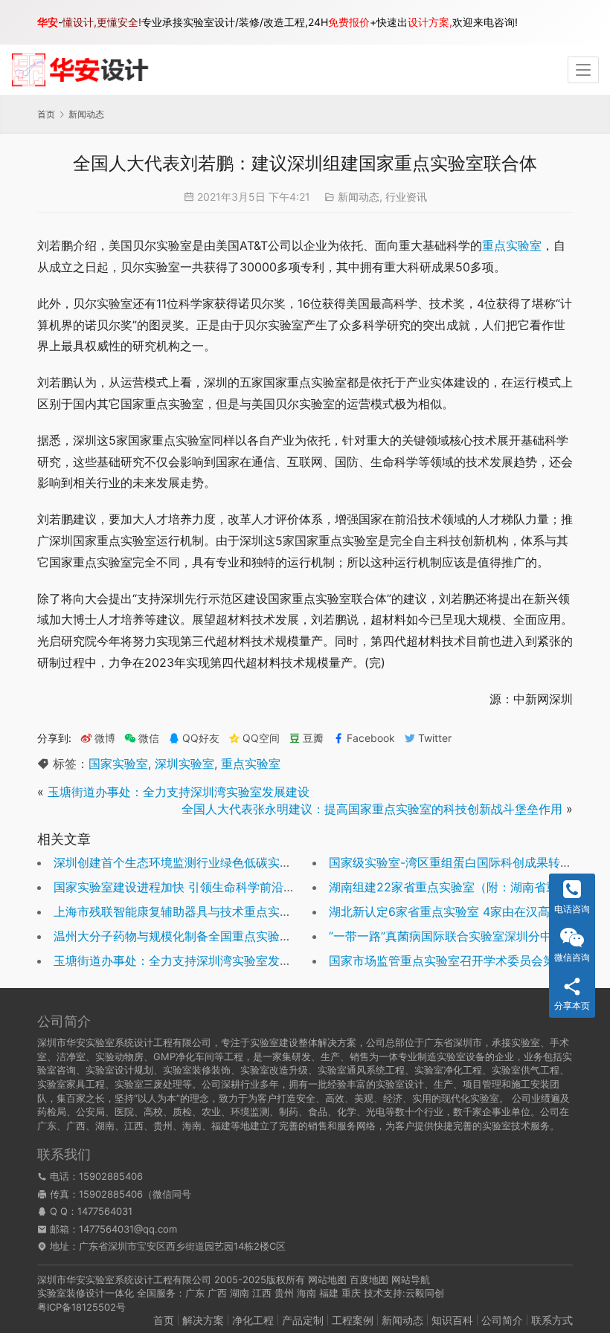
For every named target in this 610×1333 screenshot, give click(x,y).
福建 (328, 1293)
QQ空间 (261, 738)
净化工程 (253, 1320)
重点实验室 (512, 245)
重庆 (351, 1293)
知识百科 (452, 1320)
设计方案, (430, 22)
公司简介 (502, 1320)
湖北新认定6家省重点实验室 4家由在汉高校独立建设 (469, 911)
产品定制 (303, 1320)
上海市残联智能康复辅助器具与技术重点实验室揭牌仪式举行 (214, 911)
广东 (195, 1293)
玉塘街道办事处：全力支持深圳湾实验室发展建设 (178, 791)
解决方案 (203, 1320)
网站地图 (327, 1279)
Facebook (371, 738)
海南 (306, 1293)
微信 (141, 738)
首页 (46, 114)
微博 (104, 738)
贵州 (284, 1293)
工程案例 (352, 1320)
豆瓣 (313, 738)
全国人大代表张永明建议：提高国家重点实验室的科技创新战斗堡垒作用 (372, 808)
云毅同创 (424, 1293)
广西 (217, 1293)
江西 (262, 1293)
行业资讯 (406, 196)
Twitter (435, 738)
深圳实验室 (184, 763)
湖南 (239, 1293)
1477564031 (104, 1211)
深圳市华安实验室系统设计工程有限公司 (124, 1279)
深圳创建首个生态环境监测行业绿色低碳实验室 (179, 862)
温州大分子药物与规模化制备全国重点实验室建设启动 (196, 936)
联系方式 (552, 1320)
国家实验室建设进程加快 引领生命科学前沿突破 (180, 886)
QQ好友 (200, 738)
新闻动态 (358, 196)
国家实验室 (118, 763)
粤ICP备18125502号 (81, 1307)
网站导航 (410, 1279)
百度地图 (369, 1279)
